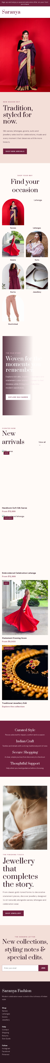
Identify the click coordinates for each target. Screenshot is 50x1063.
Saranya (11, 12)
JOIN (43, 968)
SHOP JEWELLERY (13, 913)
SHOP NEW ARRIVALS (15, 151)
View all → (42, 443)
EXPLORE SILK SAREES (18, 397)
